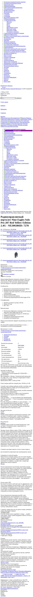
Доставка (6, 336)
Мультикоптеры (8, 12)
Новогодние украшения (10, 61)
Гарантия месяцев (8, 274)
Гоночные (6, 13)
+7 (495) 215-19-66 (7, 574)
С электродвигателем (10, 20)
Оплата (6, 337)
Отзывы (7, 339)
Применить (4, 85)
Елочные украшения (9, 57)
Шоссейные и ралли (12, 27)
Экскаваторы (7, 39)
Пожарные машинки (9, 41)
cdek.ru (2, 413)
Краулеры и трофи (12, 30)
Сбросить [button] (9, 85)
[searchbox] (8, 98)
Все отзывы (4, 569)
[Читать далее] (4, 562)
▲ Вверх (3, 595)
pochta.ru (3, 423)
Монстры (9, 22)
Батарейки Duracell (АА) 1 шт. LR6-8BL (11, 525)
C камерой (7, 14)
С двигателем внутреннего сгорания (14, 33)
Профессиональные (9, 10)
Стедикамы (7, 16)
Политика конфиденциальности (9, 588)
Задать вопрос (4, 518)
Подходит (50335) (5, 531)
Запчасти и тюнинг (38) (16, 233)
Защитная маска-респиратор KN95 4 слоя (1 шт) (14, 532)
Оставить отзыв (5, 512)
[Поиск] (19, 98)
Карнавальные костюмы (10, 64)
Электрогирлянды (9, 60)
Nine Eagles (21, 345)
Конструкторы (8, 54)
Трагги (8, 23)
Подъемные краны (9, 37)
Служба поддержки (26, 88)
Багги (8, 24)
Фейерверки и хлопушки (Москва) (13, 63)
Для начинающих (8, 9)
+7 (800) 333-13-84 (19, 574)
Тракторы (6, 40)
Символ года (7, 59)
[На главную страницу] (5, 90)
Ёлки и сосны (7, 56)
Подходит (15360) (5, 524)
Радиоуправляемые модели (11, 66)
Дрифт (8, 26)
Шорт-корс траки (11, 29)
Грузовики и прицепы (13, 31)
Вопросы (7, 340)
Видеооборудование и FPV (11, 17)
